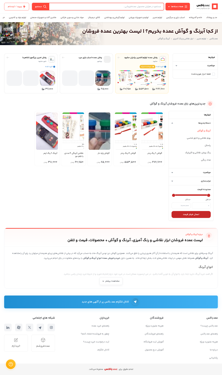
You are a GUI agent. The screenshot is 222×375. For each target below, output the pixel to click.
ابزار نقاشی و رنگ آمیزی (183, 38)
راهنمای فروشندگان (154, 334)
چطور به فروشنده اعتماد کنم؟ (95, 334)
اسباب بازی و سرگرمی (175, 17)
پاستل (208, 145)
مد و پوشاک (211, 17)
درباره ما (214, 350)
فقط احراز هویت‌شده (201, 74)
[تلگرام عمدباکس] (40, 327)
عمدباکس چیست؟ (209, 326)
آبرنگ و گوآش (204, 131)
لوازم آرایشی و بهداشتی (114, 17)
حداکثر (187, 199)
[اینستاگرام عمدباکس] (51, 327)
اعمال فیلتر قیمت (191, 214)
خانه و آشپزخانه (195, 17)
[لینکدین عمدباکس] (8, 327)
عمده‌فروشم (43, 346)
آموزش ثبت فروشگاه (154, 342)
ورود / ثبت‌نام (15, 6)
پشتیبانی (213, 358)
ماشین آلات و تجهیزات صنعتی (43, 17)
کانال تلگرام (103, 350)
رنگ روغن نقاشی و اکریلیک (198, 152)
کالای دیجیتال (94, 17)
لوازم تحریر (157, 17)
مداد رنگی (206, 160)
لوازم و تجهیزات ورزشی (138, 17)
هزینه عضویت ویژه (209, 342)
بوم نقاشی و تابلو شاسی (199, 138)
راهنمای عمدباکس (209, 334)
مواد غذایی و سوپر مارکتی (72, 17)
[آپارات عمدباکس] (19, 327)
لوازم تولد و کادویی (17, 17)
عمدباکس (213, 38)
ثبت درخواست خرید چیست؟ (96, 342)
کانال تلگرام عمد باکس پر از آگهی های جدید (105, 302)
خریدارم (16, 346)
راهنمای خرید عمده (100, 326)
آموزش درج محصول (154, 350)
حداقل (208, 199)
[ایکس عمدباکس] (29, 327)
